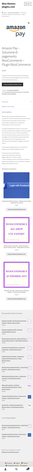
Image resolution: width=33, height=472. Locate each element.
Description (5, 102)
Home (5, 12)
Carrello (25, 468)
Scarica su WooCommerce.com (12, 84)
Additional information (8, 106)
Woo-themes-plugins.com (9, 5)
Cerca (16, 469)
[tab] (16, 102)
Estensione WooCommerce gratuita (13, 92)
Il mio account (5, 469)
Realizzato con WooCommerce (10, 452)
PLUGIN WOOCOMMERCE (13, 12)
